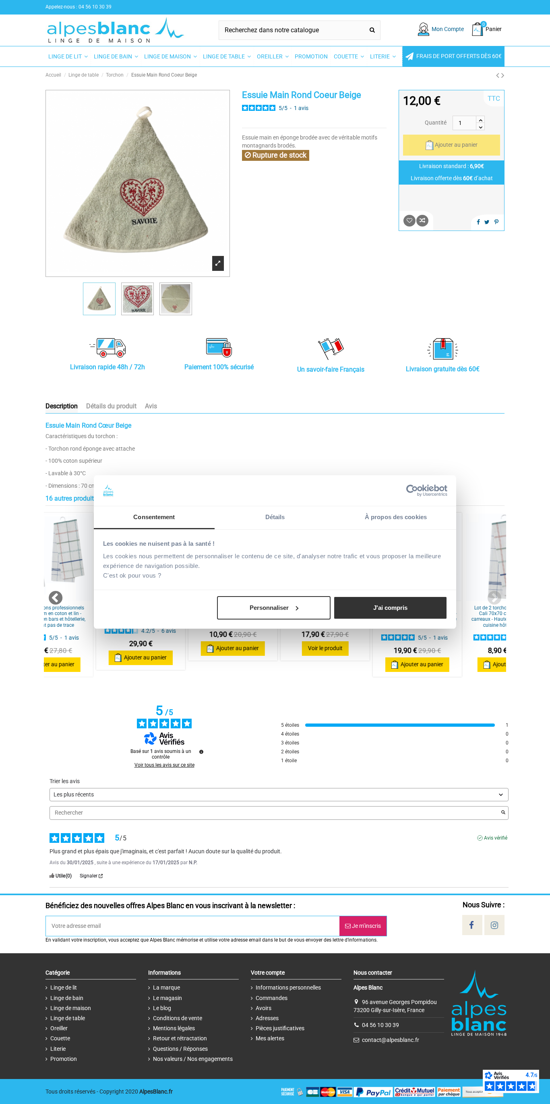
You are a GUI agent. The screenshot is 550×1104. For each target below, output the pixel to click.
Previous (52, 594)
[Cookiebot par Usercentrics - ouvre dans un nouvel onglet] (412, 490)
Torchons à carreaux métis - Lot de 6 (92, 610)
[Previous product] (498, 75)
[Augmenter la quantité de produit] (480, 119)
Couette (60, 1038)
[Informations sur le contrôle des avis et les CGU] (201, 751)
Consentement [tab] (154, 517)
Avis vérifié (495, 838)
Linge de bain (66, 998)
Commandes (271, 998)
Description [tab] (61, 406)
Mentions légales (174, 1028)
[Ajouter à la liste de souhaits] (409, 221)
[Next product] (503, 75)
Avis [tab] (151, 406)
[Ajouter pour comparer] (422, 221)
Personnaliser (269, 607)
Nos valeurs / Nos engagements (193, 1059)
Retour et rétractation (180, 1038)
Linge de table (67, 1018)
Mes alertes (270, 1038)
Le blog (162, 1008)
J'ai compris (390, 607)
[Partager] (478, 222)
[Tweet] (487, 222)
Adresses (267, 1018)
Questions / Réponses (180, 1049)
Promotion (63, 1059)
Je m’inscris (366, 926)
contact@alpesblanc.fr (390, 1040)
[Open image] (218, 263)
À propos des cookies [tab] (396, 517)
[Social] (471, 925)
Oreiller (59, 1028)
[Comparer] (91, 598)
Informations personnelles (288, 987)
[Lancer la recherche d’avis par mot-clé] (503, 813)
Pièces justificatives (280, 1028)
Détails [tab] (275, 517)
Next (490, 594)
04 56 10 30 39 (380, 1025)
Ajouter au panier (456, 144)
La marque (166, 987)
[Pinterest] (496, 222)
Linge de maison (70, 1008)
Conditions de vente (177, 1018)
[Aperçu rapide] (472, 598)
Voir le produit (276, 648)
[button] (453, 56)
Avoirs (263, 1008)
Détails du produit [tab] (111, 406)
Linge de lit (63, 987)
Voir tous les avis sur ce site (164, 765)
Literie (58, 1049)
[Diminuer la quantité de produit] (480, 126)
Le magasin (167, 998)
